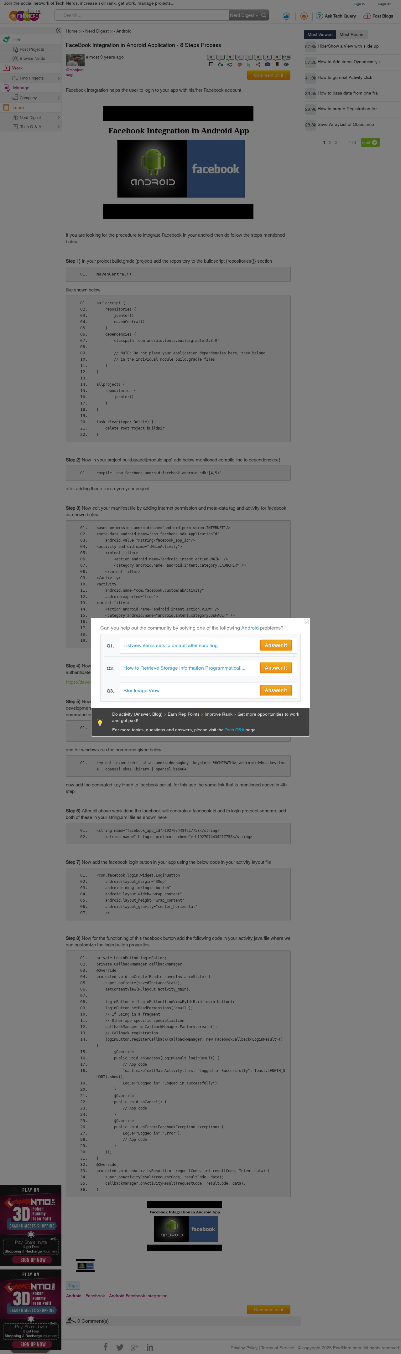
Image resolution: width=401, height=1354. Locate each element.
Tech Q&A (235, 729)
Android (250, 628)
